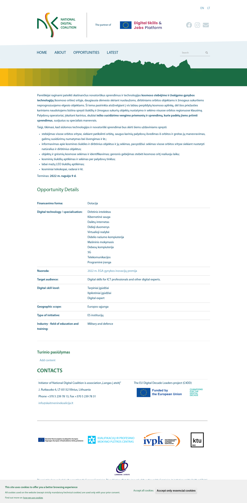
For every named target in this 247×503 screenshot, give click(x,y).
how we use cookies (33, 497)
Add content (47, 360)
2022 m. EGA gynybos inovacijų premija (112, 271)
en (202, 8)
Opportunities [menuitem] (86, 53)
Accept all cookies (143, 490)
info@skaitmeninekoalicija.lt (55, 403)
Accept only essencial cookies (176, 490)
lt (208, 8)
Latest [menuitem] (112, 53)
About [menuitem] (60, 53)
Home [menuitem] (42, 53)
